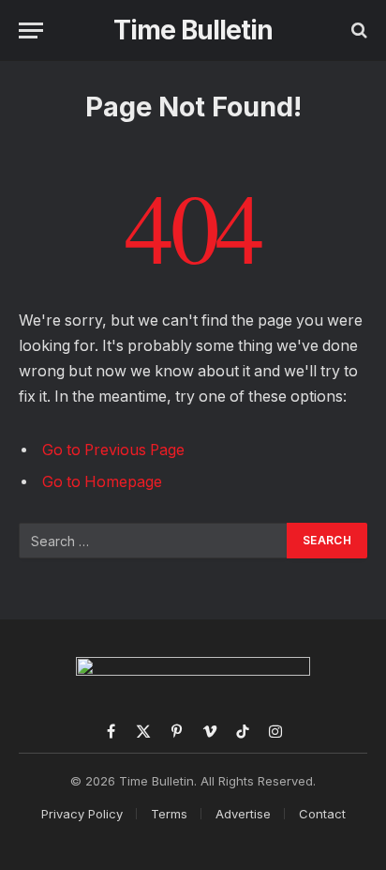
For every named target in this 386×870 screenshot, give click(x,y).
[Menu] (31, 30)
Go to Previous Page (113, 450)
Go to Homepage (102, 482)
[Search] (357, 30)
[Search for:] (154, 540)
